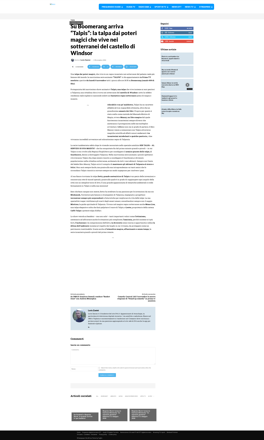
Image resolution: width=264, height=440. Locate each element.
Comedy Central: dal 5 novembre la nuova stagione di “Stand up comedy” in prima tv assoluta (136, 298)
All (97, 396)
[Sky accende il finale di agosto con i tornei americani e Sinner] (187, 72)
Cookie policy (113, 434)
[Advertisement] (88, 120)
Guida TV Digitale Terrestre (111, 432)
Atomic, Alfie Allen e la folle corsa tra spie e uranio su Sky (172, 111)
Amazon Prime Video (131, 396)
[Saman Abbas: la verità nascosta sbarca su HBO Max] (187, 85)
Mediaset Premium (172, 432)
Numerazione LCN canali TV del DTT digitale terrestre (135, 432)
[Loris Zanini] (73, 60)
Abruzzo (113, 396)
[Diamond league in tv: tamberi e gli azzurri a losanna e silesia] (187, 98)
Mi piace (189, 28)
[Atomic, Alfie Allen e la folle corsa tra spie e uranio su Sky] (187, 111)
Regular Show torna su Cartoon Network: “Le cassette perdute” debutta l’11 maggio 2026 (112, 414)
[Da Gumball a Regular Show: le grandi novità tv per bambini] (84, 410)
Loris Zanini (85, 60)
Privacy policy (103, 434)
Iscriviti (189, 41)
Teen (79, 23)
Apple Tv (143, 396)
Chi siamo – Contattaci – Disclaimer (87, 434)
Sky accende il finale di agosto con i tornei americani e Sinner (170, 72)
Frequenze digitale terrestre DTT (91, 432)
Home (74, 23)
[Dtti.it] (63, 6)
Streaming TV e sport (159, 432)
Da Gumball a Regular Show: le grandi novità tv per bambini (83, 416)
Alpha (121, 396)
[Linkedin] (88, 326)
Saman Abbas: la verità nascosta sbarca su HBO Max (170, 85)
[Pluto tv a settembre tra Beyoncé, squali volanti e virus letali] (187, 58)
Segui (190, 32)
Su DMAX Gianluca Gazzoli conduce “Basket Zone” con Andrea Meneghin (90, 297)
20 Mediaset (104, 396)
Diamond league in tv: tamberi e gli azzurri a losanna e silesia (169, 98)
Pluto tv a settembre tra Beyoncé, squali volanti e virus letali (170, 58)
